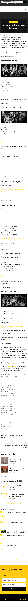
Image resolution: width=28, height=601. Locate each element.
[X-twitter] (10, 4)
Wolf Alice (3, 426)
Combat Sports (8, 385)
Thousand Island (4, 419)
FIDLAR (2, 389)
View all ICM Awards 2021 (13, 503)
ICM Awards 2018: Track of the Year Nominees (12, 436)
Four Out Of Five (4, 391)
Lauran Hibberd (11, 397)
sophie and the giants (5, 412)
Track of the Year (12, 422)
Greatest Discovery (5, 395)
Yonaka (2, 428)
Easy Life (2, 387)
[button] (25, 9)
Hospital (12, 395)
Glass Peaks (12, 393)
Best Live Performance (5, 380)
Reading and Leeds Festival (6, 408)
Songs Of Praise (9, 410)
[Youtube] (18, 4)
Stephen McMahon (14, 28)
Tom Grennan (4, 422)
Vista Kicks (3, 424)
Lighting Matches (4, 399)
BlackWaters (12, 381)
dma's (14, 385)
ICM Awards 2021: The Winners (15, 487)
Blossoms (3, 383)
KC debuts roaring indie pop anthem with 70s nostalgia (16, 544)
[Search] (25, 2)
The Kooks (3, 414)
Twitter (15, 366)
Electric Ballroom (10, 387)
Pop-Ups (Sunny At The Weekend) (8, 404)
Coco (2, 385)
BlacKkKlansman (4, 381)
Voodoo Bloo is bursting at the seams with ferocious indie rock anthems (16, 513)
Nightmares (9, 400)
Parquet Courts (4, 402)
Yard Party (15, 426)
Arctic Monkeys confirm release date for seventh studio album (17, 469)
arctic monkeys (14, 376)
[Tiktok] (20, 4)
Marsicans (12, 399)
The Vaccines (10, 414)
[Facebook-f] (7, 4)
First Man (8, 389)
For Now (13, 389)
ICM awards (3, 397)
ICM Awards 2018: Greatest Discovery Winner (15, 446)
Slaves (2, 410)
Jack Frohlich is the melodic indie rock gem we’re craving (16, 536)
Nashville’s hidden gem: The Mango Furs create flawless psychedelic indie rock (17, 531)
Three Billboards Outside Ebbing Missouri (9, 420)
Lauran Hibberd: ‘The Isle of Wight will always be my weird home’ (17, 460)
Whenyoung (9, 424)
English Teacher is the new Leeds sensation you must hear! (15, 523)
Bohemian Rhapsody (11, 383)
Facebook (8, 366)
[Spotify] (15, 4)
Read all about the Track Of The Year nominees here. (14, 326)
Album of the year (5, 376)
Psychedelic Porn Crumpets (6, 406)
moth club (3, 400)
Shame (15, 408)
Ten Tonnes (14, 412)
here (6, 339)
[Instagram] (12, 4)
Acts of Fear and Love (5, 374)
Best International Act (5, 378)
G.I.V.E (11, 391)
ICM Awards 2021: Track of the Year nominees (17, 495)
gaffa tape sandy (4, 393)
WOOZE (9, 426)
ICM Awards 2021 (13, 22)
